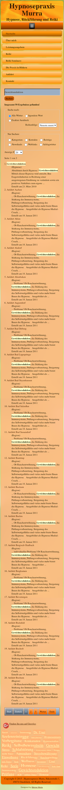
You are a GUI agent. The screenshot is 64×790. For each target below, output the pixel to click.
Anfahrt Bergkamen (17, 571)
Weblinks (32, 144)
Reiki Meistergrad (44, 766)
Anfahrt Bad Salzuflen (18, 406)
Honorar (44, 774)
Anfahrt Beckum (16, 487)
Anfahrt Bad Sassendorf (19, 432)
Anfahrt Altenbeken (16, 276)
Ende (52, 711)
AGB (19, 774)
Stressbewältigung (45, 753)
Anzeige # (9, 152)
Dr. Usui (39, 732)
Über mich (11, 40)
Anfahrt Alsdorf (14, 247)
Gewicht (52, 745)
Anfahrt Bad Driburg (16, 328)
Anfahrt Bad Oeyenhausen (19, 380)
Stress (6, 749)
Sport (5, 732)
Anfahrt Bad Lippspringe (19, 354)
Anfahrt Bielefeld (16, 622)
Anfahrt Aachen (14, 189)
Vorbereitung (12, 740)
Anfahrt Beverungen (18, 596)
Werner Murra (37, 787)
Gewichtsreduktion (33, 769)
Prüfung (8, 773)
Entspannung (41, 761)
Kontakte (33, 139)
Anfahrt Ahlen (13, 218)
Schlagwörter (49, 144)
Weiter (43, 711)
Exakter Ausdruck (20, 120)
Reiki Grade (56, 766)
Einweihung (10, 757)
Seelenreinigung (15, 736)
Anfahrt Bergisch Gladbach (21, 545)
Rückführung (29, 757)
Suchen (9, 98)
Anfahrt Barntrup (16, 457)
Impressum (25, 732)
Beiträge (47, 139)
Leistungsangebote (15, 47)
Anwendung (23, 753)
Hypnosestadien (50, 741)
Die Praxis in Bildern (16, 67)
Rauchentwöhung (49, 757)
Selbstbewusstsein (29, 745)
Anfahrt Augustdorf (16, 302)
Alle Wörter (17, 115)
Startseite (10, 33)
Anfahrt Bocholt (16, 648)
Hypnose (28, 765)
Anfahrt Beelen (15, 516)
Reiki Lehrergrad (36, 737)
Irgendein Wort (35, 115)
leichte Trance (7, 753)
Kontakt (10, 81)
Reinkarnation (32, 741)
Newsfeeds (16, 144)
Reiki (8, 53)
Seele (16, 761)
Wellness (27, 761)
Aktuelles (13, 733)
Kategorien (17, 139)
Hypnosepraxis (52, 737)
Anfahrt (10, 74)
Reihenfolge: (31, 124)
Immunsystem (9, 770)
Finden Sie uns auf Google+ (22, 723)
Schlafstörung (22, 749)
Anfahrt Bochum (16, 677)
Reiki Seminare (13, 60)
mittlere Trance (30, 774)
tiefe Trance (7, 761)
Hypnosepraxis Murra (32, 9)
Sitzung (57, 750)
